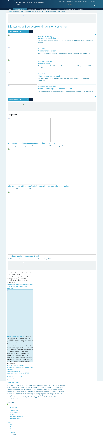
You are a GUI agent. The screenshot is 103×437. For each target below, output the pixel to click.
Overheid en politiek (47, 46)
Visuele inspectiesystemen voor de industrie (55, 89)
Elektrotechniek (19, 19)
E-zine (12, 414)
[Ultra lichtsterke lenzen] (22, 53)
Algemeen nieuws (45, 9)
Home (9, 9)
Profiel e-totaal (14, 410)
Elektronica (18, 16)
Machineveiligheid (61, 21)
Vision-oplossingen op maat (49, 76)
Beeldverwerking (44, 63)
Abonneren (69, 1)
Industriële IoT (60, 19)
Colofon (92, 1)
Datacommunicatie (20, 14)
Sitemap (12, 432)
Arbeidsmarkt (45, 14)
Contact (85, 1)
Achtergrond (32, 9)
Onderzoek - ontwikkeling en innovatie (50, 35)
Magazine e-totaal (15, 412)
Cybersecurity (60, 14)
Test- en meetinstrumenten (23, 34)
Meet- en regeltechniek (21, 26)
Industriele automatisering (23, 24)
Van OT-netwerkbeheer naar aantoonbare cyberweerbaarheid (31, 143)
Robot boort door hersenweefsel (16, 365)
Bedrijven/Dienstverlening (22, 11)
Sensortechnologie (20, 29)
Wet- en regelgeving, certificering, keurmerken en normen (50, 54)
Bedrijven (44, 16)
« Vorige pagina (13, 99)
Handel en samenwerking (49, 31)
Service (80, 9)
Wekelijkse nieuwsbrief (16, 416)
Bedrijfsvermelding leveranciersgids (84, 13)
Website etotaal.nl (15, 418)
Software (17, 31)
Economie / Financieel (48, 29)
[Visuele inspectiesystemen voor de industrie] (22, 90)
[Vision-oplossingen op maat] (22, 78)
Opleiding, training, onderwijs (50, 43)
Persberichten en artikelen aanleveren (87, 18)
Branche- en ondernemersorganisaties (49, 25)
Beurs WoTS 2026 (61, 11)
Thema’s (57, 9)
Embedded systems (20, 21)
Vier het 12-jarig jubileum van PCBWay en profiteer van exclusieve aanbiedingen (39, 186)
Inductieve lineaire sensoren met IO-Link (23, 256)
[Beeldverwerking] (22, 65)
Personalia (44, 48)
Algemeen (44, 11)
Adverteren (78, 1)
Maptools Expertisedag (13, 371)
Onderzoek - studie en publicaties (48, 40)
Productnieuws (19, 9)
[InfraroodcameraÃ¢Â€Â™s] (22, 40)
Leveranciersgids (69, 9)
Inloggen (62, 1)
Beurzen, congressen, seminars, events (51, 20)
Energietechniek (61, 16)
